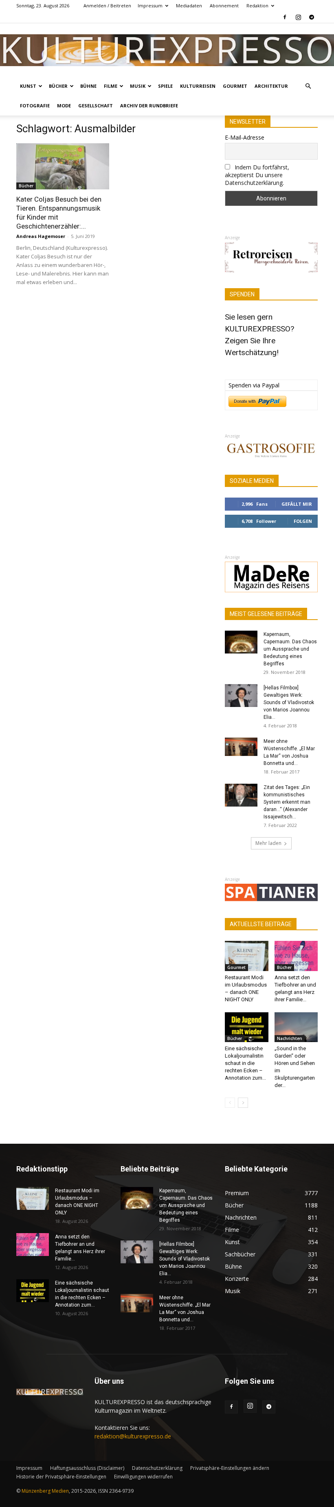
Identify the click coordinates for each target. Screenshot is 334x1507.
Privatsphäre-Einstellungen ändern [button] (229, 1468)
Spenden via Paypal (254, 385)
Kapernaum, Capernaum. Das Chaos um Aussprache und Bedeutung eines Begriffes (290, 649)
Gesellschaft (95, 105)
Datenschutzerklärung (157, 1468)
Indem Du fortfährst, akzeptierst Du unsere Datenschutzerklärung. (257, 175)
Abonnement (224, 5)
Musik (137, 86)
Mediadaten (189, 5)
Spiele (165, 86)
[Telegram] (311, 17)
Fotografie (35, 105)
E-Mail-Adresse (244, 137)
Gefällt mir (296, 504)
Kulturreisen (197, 86)
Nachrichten (289, 1038)
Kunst (28, 86)
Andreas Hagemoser (40, 236)
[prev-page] (230, 1103)
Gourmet (235, 86)
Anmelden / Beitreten (107, 5)
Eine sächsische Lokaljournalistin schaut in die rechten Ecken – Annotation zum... (245, 1063)
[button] (308, 86)
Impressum (150, 5)
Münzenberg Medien (45, 1490)
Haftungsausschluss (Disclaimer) (87, 1468)
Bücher (58, 86)
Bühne (88, 86)
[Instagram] (298, 17)
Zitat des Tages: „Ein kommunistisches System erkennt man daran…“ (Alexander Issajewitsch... (287, 802)
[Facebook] (285, 17)
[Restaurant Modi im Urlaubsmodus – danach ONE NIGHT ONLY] (246, 956)
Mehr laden (268, 843)
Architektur (271, 86)
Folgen (303, 521)
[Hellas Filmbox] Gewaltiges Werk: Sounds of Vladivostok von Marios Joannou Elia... (289, 702)
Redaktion (257, 5)
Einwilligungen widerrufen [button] (143, 1476)
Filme (110, 86)
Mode (64, 105)
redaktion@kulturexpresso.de (132, 1436)
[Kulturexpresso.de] (167, 50)
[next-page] (243, 1103)
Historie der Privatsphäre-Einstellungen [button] (61, 1476)
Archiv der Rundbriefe (149, 105)
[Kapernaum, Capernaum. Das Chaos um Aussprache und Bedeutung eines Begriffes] (241, 642)
